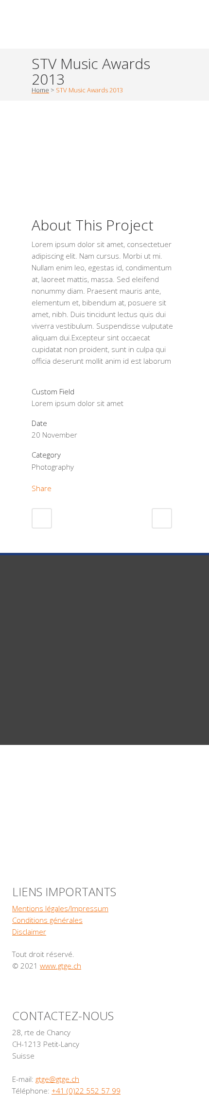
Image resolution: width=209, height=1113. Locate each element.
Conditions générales (47, 920)
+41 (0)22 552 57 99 (86, 1090)
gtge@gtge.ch (57, 1079)
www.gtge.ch (60, 966)
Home (40, 90)
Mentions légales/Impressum (60, 908)
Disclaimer (29, 931)
